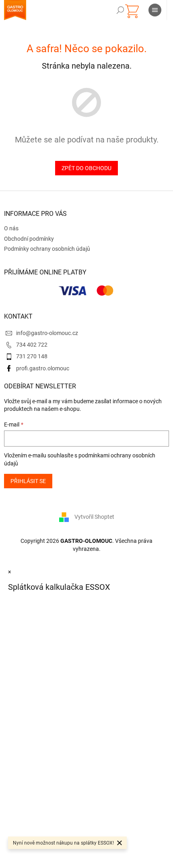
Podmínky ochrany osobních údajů (47, 249)
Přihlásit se (28, 481)
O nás (11, 228)
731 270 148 (31, 356)
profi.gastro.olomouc (42, 368)
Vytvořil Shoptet (94, 517)
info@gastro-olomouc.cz (47, 333)
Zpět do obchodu (86, 168)
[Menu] (155, 10)
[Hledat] (120, 10)
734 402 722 (31, 344)
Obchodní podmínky (29, 239)
